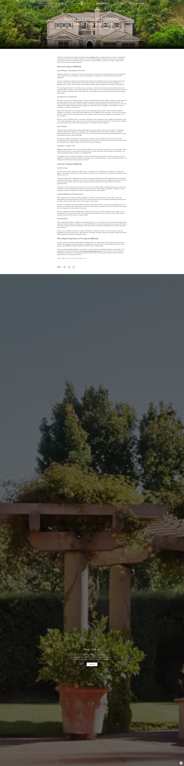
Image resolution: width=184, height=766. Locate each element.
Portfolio (141, 3)
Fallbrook (92, 57)
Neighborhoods (133, 3)
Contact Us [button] (92, 664)
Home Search (50, 3)
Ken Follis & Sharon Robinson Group (91, 251)
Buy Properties (60, 3)
